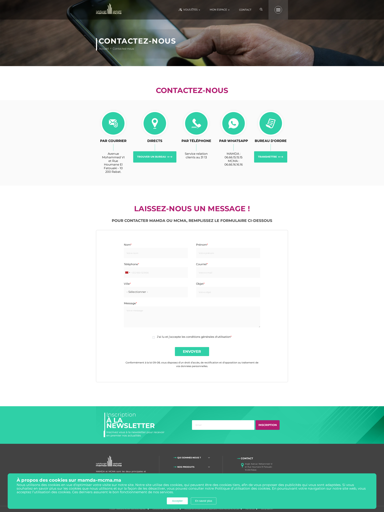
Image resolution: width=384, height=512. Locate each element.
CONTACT (245, 9)
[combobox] (127, 272)
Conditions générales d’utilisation (165, 509)
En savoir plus (203, 501)
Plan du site (250, 509)
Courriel (201, 264)
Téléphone (131, 264)
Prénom (201, 244)
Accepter (177, 501)
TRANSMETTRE (267, 156)
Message (130, 303)
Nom (127, 244)
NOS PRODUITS (185, 467)
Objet (200, 283)
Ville (127, 283)
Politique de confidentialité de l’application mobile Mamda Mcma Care (211, 509)
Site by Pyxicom (267, 509)
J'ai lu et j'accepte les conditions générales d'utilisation (194, 336)
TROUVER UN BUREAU (151, 156)
